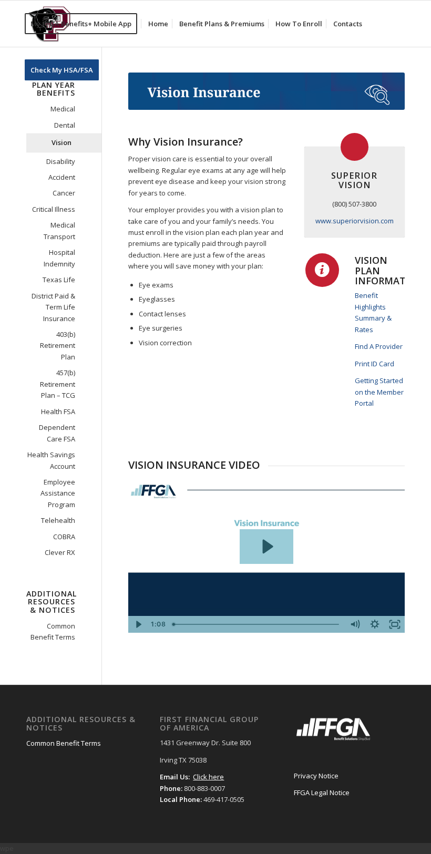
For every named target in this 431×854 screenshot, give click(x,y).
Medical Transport (59, 230)
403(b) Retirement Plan (57, 346)
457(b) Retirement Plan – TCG (57, 384)
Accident (61, 177)
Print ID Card (374, 363)
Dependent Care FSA (57, 433)
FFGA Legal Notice (322, 792)
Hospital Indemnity (59, 258)
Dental (64, 125)
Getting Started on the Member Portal (379, 392)
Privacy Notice (316, 775)
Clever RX (60, 552)
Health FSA (58, 411)
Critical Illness (53, 209)
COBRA (64, 536)
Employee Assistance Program (57, 493)
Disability (60, 161)
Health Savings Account (51, 460)
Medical (62, 109)
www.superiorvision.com (354, 220)
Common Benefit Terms (52, 631)
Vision (61, 142)
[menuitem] (84, 24)
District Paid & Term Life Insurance (53, 307)
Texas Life (59, 279)
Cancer (64, 193)
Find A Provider (379, 346)
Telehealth (58, 520)
